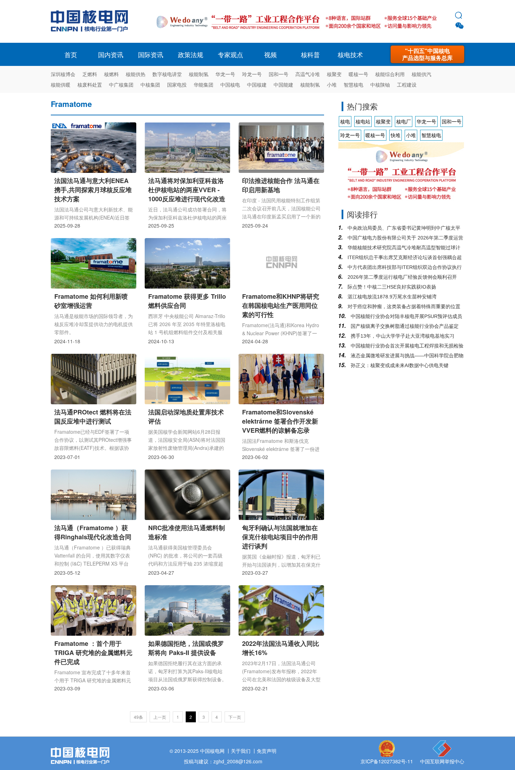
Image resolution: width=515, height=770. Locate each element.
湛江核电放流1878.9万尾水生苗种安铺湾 (391, 296)
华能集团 (203, 84)
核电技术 (350, 54)
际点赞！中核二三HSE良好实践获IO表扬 (391, 287)
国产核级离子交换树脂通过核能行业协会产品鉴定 (404, 326)
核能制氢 (198, 73)
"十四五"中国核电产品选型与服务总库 (427, 54)
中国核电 (230, 84)
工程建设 (407, 84)
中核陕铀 (380, 84)
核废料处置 (89, 84)
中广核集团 (121, 84)
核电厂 (403, 121)
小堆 (332, 84)
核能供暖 (60, 84)
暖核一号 (358, 73)
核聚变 (334, 73)
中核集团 (150, 84)
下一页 (234, 717)
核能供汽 (421, 73)
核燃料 (111, 73)
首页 (70, 54)
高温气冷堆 (307, 73)
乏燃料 (89, 73)
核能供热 (135, 73)
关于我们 (240, 750)
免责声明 (266, 750)
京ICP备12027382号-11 (386, 761)
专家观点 (230, 54)
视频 (270, 54)
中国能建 (283, 84)
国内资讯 (110, 54)
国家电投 (177, 84)
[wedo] (296, 32)
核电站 (363, 121)
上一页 (159, 717)
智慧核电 (353, 84)
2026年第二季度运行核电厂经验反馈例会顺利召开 (401, 277)
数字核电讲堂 (167, 73)
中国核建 (257, 84)
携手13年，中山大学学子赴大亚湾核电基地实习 (401, 336)
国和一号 (278, 73)
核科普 (310, 54)
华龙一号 (225, 73)
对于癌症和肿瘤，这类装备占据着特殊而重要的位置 (403, 306)
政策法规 (190, 54)
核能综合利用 (390, 73)
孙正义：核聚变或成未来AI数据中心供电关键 (398, 365)
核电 (91, 21)
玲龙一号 (252, 73)
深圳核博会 (63, 73)
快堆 (395, 135)
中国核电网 (212, 750)
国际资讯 (150, 54)
